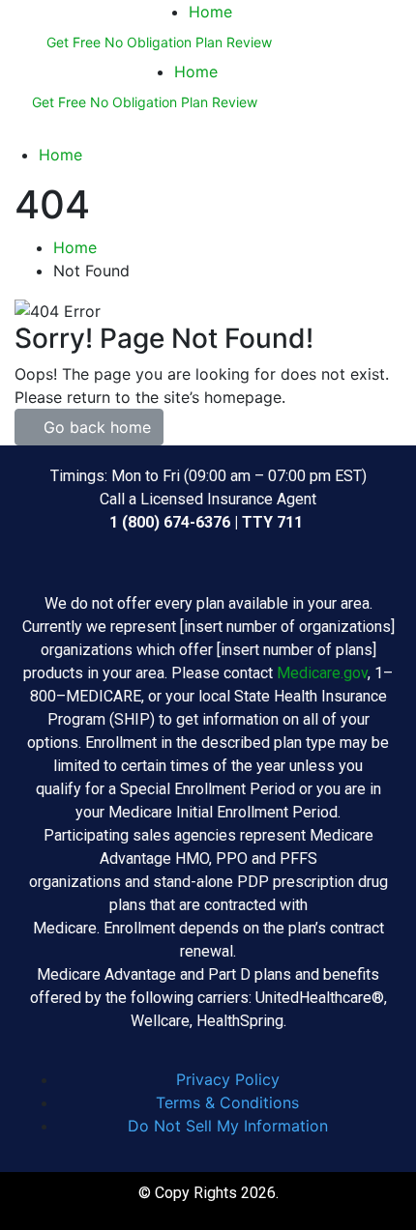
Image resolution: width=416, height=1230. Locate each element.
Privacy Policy (228, 1079)
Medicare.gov (322, 673)
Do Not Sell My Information (228, 1125)
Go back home (95, 427)
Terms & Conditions (227, 1102)
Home (210, 11)
